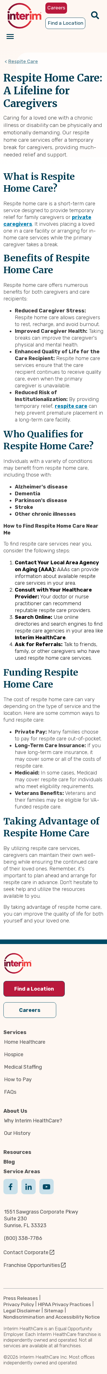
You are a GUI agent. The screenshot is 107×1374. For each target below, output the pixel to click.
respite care (71, 406)
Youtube (46, 1192)
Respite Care (23, 61)
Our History (17, 1133)
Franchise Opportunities (31, 1265)
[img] (24, 15)
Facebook (10, 1192)
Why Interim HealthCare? (33, 1121)
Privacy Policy (18, 1304)
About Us (15, 1111)
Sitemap (53, 1311)
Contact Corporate (26, 1252)
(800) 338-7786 (23, 1238)
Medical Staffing (23, 1067)
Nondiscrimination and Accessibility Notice (51, 1317)
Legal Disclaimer (21, 1311)
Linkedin (28, 1192)
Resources (17, 1152)
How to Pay (18, 1079)
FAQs (10, 1092)
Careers (30, 1010)
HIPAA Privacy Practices (64, 1304)
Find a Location (34, 989)
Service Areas (21, 1171)
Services (15, 1032)
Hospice (13, 1054)
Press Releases (20, 1298)
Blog (9, 1162)
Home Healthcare (24, 1042)
